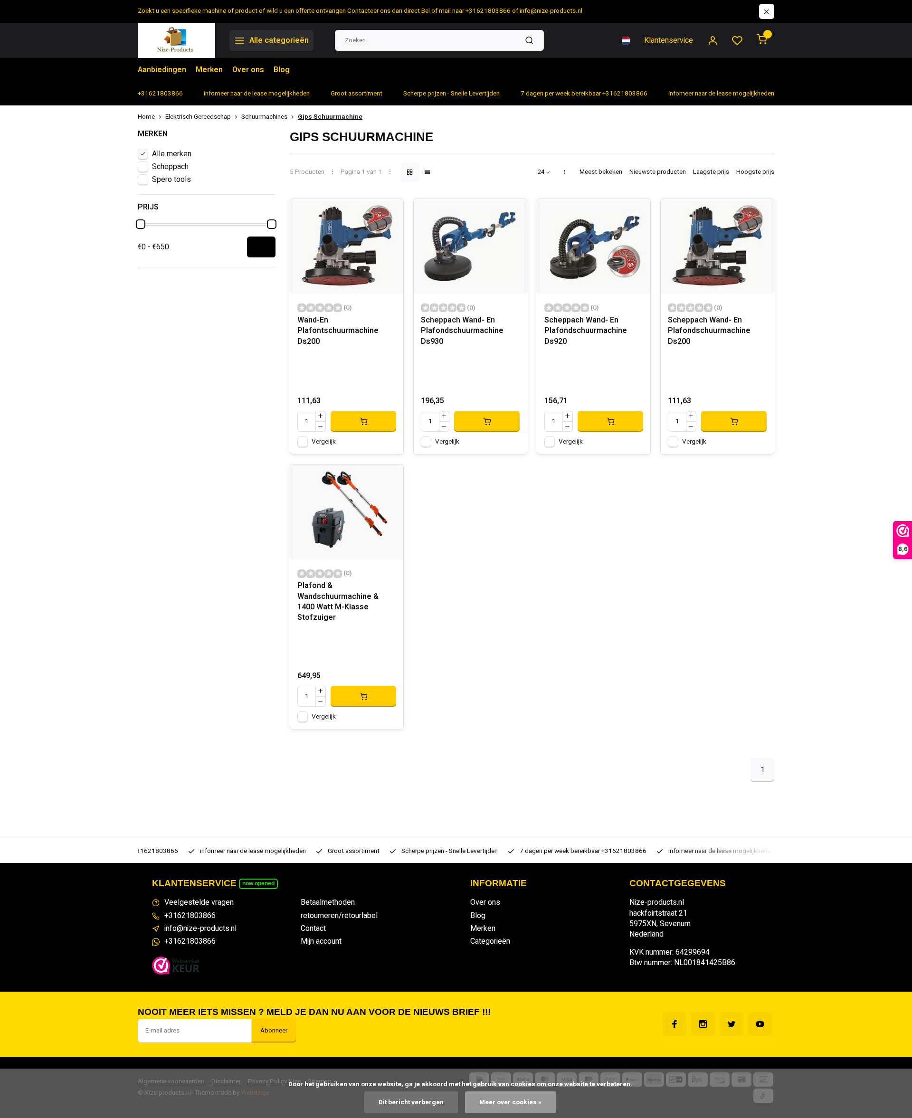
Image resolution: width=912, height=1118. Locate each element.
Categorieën (490, 941)
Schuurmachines (264, 117)
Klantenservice (668, 40)
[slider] (140, 224)
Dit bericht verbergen (411, 1102)
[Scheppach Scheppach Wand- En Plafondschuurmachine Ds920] (593, 246)
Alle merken (171, 154)
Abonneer (273, 1030)
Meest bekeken (601, 172)
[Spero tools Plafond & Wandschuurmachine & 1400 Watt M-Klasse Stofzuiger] (346, 511)
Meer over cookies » (510, 1102)
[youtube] (760, 1024)
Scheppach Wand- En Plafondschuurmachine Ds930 (462, 331)
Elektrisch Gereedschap (198, 117)
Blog (282, 70)
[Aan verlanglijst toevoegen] (389, 213)
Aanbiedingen (162, 70)
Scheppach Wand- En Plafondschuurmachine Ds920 (585, 331)
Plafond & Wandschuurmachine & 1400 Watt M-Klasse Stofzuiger (338, 601)
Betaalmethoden (328, 902)
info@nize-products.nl (200, 928)
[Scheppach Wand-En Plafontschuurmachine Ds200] (346, 246)
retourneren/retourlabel (339, 915)
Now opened (258, 883)
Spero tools (171, 179)
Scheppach (170, 166)
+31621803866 (190, 915)
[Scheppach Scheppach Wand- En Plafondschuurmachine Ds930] (470, 246)
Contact (313, 928)
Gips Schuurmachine (330, 117)
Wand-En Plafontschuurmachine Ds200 (338, 331)
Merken (209, 70)
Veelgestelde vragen (199, 902)
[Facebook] (674, 1024)
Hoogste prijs (755, 172)
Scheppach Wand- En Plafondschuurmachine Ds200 (709, 331)
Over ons (248, 70)
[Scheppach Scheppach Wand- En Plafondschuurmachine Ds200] (717, 246)
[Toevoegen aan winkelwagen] (363, 421)
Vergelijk (324, 441)
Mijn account (321, 941)
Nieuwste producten (657, 172)
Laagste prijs (711, 172)
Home (146, 117)
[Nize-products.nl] (176, 40)
